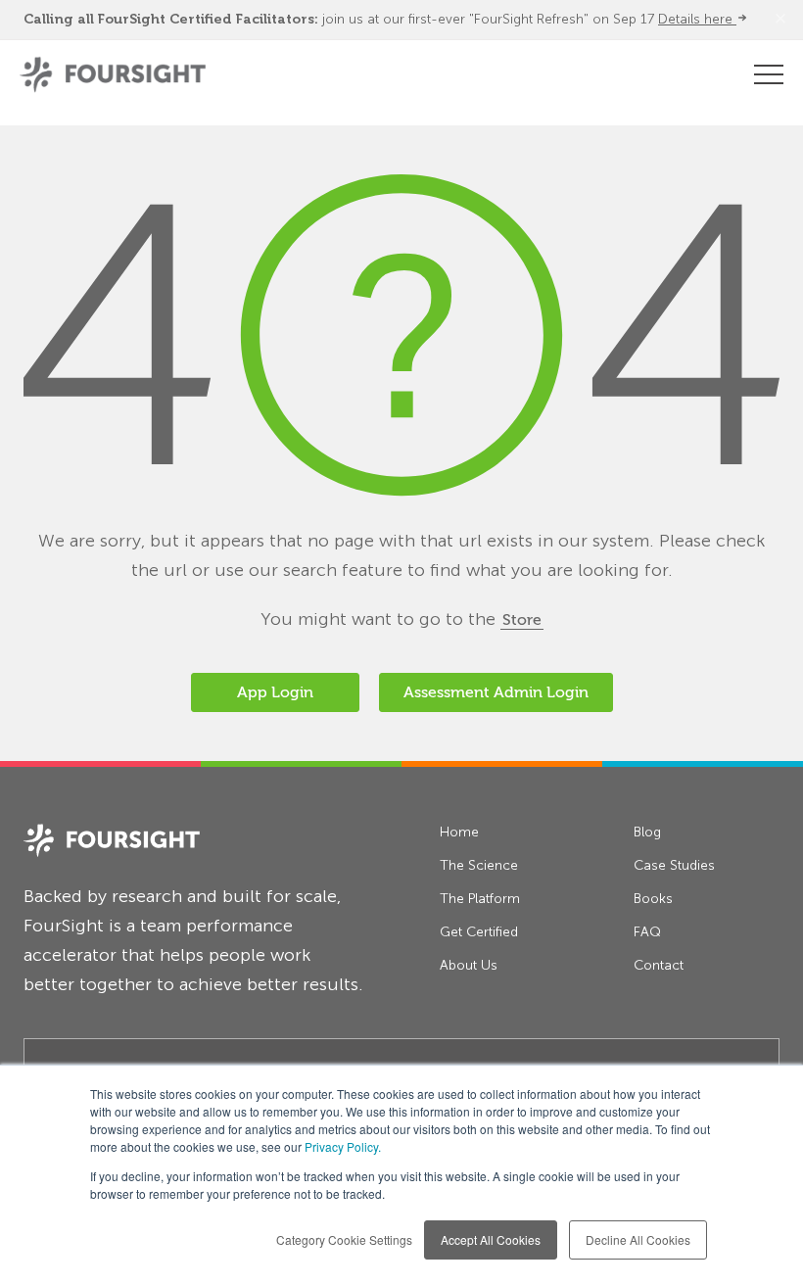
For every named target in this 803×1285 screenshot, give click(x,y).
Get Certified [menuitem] (479, 932)
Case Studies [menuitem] (674, 865)
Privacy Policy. (343, 1146)
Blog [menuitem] (647, 832)
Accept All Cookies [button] (491, 1239)
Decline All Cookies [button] (638, 1239)
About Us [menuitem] (468, 965)
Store (522, 620)
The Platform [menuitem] (480, 898)
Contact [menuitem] (659, 965)
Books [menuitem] (653, 898)
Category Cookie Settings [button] (344, 1239)
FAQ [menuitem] (647, 932)
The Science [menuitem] (479, 865)
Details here (697, 19)
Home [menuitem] (459, 832)
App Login (275, 692)
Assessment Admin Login (496, 692)
